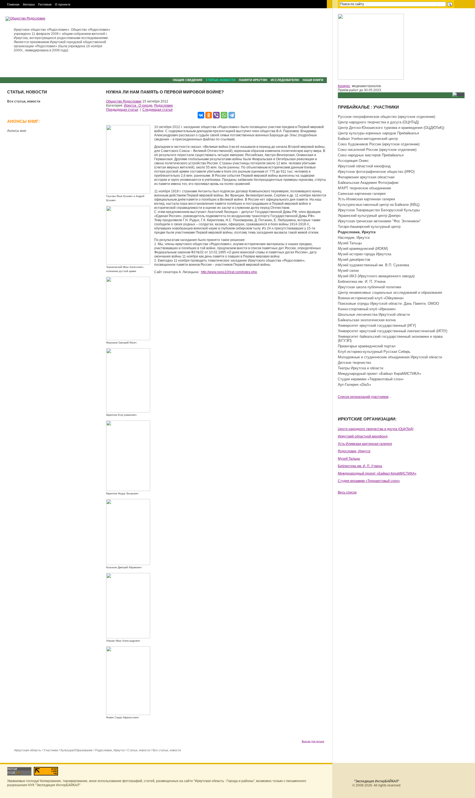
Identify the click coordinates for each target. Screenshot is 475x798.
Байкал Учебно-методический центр (368, 139)
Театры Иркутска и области (360, 368)
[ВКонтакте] (201, 115)
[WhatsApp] (224, 115)
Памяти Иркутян (253, 80)
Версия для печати (313, 741)
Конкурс (344, 86)
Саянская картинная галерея (362, 194)
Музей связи (348, 270)
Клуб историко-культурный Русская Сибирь (374, 352)
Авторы (29, 4)
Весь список (347, 492)
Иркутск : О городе (138, 105)
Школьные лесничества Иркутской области (374, 314)
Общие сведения (187, 80)
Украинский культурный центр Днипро (369, 216)
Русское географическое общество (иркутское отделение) (386, 117)
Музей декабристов (354, 259)
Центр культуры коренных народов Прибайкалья (378, 133)
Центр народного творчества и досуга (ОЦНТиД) (378, 122)
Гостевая (44, 4)
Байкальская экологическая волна (367, 320)
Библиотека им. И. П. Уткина (361, 281)
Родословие (163, 105)
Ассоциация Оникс (353, 161)
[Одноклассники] (208, 115)
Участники (50, 750)
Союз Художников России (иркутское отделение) (378, 144)
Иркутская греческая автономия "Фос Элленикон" (379, 221)
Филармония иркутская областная (366, 177)
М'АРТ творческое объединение (364, 188)
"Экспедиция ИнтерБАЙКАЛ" (376, 781)
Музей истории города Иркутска (364, 254)
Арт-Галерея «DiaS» (354, 385)
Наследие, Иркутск (354, 237)
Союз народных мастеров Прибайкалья (371, 155)
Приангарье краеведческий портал (367, 346)
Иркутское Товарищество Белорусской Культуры (379, 210)
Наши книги (313, 80)
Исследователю (285, 80)
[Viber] (216, 115)
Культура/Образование (76, 750)
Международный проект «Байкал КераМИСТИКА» (379, 374)
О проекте (62, 4)
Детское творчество (354, 363)
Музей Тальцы (350, 243)
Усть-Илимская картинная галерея (366, 199)
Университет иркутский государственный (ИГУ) (377, 325)
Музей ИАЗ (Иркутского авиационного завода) (376, 276)
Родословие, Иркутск (110, 750)
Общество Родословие (124, 101)
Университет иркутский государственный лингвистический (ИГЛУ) (392, 331)
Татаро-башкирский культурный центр (369, 227)
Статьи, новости (220, 80)
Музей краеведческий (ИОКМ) (363, 248)
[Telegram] (231, 115)
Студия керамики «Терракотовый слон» (371, 379)
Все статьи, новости (23, 101)
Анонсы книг (16, 131)
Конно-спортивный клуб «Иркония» (367, 309)
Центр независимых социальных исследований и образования (390, 292)
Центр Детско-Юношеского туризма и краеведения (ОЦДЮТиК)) (391, 128)
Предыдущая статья (122, 110)
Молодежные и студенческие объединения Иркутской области (390, 357)
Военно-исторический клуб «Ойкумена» (371, 298)
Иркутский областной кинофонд (364, 166)
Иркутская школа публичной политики (369, 287)
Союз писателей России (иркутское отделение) (377, 150)
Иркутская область (27, 750)
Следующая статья (157, 110)
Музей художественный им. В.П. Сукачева (373, 265)
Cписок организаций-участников (363, 397)
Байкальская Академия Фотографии (368, 183)
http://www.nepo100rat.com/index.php (229, 272)
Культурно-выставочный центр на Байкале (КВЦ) (378, 205)
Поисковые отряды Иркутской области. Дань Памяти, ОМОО (388, 303)
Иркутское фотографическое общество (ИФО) (376, 172)
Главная (13, 4)
